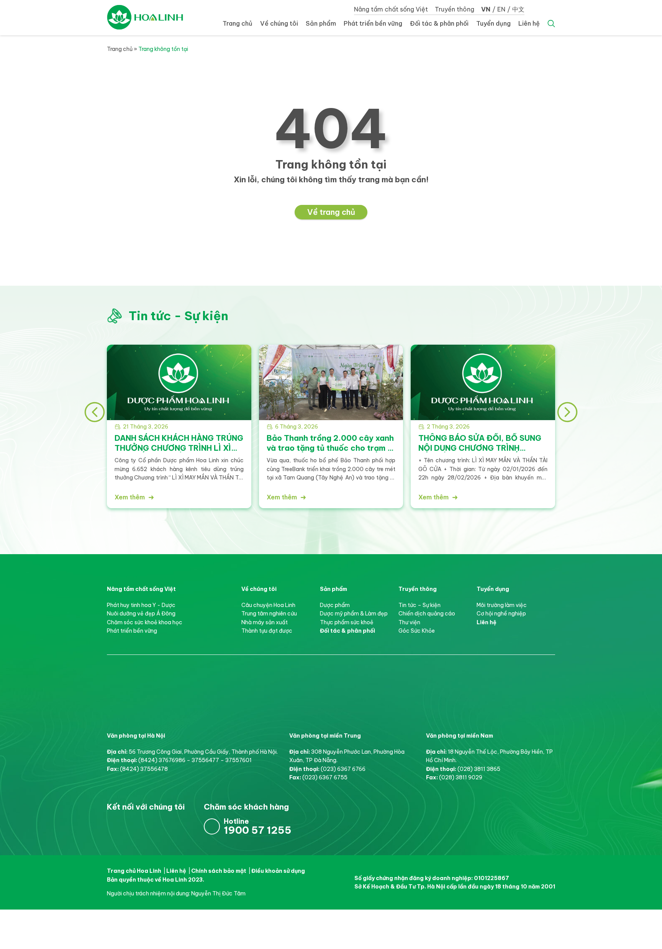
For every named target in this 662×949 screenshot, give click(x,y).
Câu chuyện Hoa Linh (268, 605)
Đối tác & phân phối (439, 23)
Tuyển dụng (493, 23)
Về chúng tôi (279, 23)
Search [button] (551, 24)
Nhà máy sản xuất (264, 622)
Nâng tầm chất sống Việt (391, 9)
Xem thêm (130, 497)
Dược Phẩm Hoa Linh (160, 682)
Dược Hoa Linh (145, 17)
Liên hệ (529, 23)
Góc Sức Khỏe (416, 630)
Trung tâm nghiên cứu (269, 613)
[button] (94, 412)
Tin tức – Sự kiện (419, 605)
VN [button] (485, 9)
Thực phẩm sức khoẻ (347, 622)
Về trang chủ (331, 212)
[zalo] (650, 497)
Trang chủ (237, 23)
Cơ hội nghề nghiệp (501, 613)
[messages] (650, 474)
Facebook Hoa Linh (116, 827)
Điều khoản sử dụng (278, 870)
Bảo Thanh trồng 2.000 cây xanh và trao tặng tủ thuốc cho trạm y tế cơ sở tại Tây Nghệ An (330, 447)
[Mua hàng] (650, 451)
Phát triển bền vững (373, 23)
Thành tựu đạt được (266, 630)
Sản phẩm (321, 23)
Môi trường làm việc (502, 605)
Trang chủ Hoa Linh (134, 870)
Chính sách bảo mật (218, 870)
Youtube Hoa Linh (141, 827)
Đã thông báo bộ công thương (449, 813)
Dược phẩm (335, 605)
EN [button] (501, 9)
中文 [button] (518, 9)
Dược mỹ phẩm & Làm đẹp (354, 613)
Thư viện (409, 622)
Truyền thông (454, 9)
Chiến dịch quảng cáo (426, 613)
